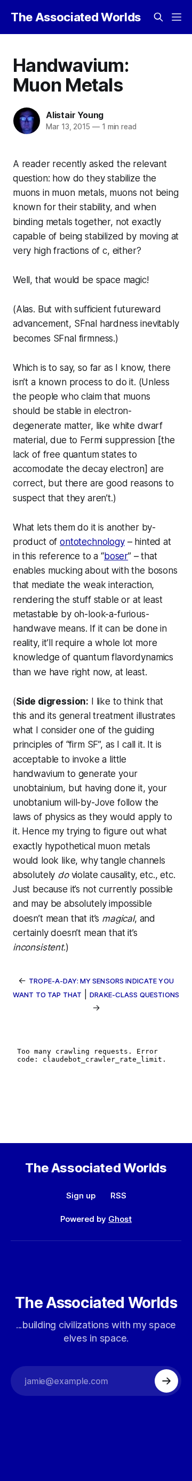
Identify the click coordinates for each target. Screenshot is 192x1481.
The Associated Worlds (76, 17)
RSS (118, 1195)
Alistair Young (74, 115)
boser (116, 556)
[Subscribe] (166, 1381)
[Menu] (176, 17)
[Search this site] (158, 17)
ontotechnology (92, 541)
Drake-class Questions (134, 994)
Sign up (80, 1195)
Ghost (120, 1219)
